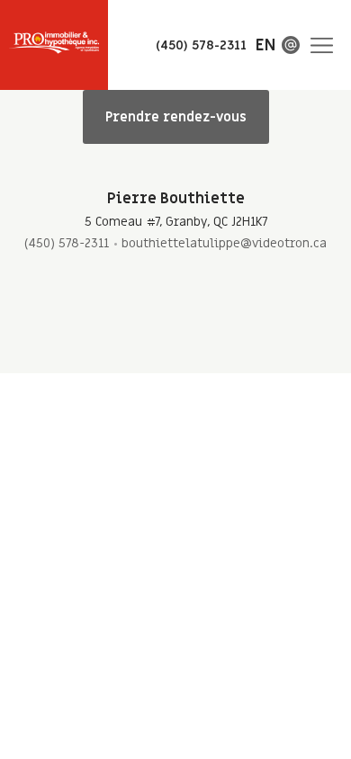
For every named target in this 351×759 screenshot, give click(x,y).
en (265, 45)
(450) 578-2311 (66, 243)
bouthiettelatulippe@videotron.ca (224, 243)
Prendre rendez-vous (176, 117)
